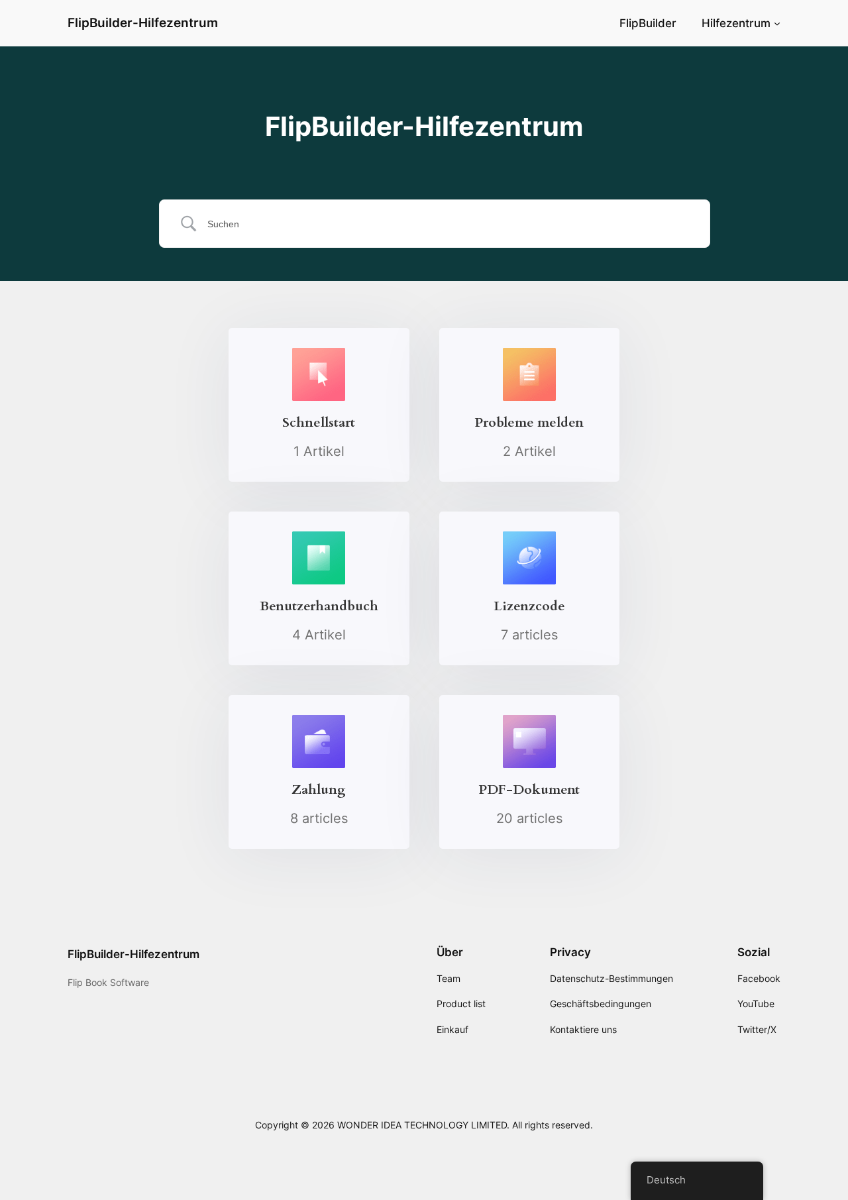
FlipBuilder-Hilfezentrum (143, 22)
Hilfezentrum (736, 23)
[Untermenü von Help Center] (777, 23)
